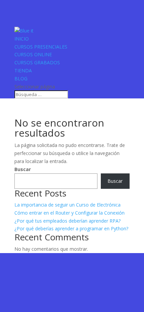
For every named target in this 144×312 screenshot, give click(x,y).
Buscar (22, 169)
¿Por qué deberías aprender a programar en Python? (71, 228)
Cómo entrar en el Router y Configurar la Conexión (69, 213)
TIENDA (23, 70)
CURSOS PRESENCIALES (40, 47)
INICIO (21, 38)
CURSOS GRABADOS (37, 62)
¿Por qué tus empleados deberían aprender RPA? (67, 221)
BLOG (20, 78)
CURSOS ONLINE (33, 54)
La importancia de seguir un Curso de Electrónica (67, 205)
